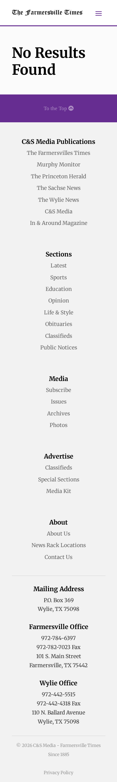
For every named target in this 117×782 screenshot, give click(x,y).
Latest (59, 265)
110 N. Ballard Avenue (58, 712)
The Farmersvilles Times (58, 153)
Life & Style (58, 312)
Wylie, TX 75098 (58, 609)
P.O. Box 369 (59, 600)
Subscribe (58, 390)
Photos (58, 425)
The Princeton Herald (58, 176)
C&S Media (58, 211)
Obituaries (58, 324)
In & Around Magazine (58, 223)
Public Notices (58, 347)
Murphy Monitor (58, 164)
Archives (58, 413)
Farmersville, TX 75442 (58, 665)
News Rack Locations (59, 545)
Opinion (58, 300)
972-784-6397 (58, 638)
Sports (58, 277)
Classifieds (58, 336)
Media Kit (58, 491)
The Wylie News (58, 199)
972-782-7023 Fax (58, 647)
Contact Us (58, 557)
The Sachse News (58, 188)
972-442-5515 (59, 694)
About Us (58, 533)
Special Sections (58, 479)
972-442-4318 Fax (58, 703)
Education (59, 289)
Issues (58, 401)
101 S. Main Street (58, 656)
